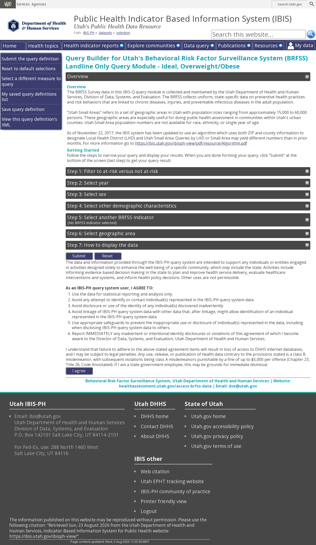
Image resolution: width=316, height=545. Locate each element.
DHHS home (155, 416)
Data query (196, 45)
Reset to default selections (29, 68)
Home (10, 45)
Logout (149, 511)
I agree (78, 370)
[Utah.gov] (8, 4)
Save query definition (23, 109)
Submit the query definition (30, 59)
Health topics (43, 45)
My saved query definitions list (29, 97)
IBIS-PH (88, 33)
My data (304, 45)
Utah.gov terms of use (216, 446)
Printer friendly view (164, 501)
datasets (105, 33)
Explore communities (151, 45)
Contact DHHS (157, 426)
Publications (232, 45)
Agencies (39, 4)
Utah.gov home (208, 416)
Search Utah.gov (290, 4)
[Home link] (37, 25)
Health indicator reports (91, 45)
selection (123, 33)
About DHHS (155, 436)
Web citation (155, 471)
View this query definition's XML (29, 122)
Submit (78, 256)
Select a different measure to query (31, 81)
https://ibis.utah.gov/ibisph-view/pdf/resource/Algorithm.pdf (191, 143)
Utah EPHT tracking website (172, 481)
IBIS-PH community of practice (175, 491)
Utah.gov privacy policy (217, 436)
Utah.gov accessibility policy (222, 426)
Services (23, 4)
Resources (266, 45)
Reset (107, 256)
